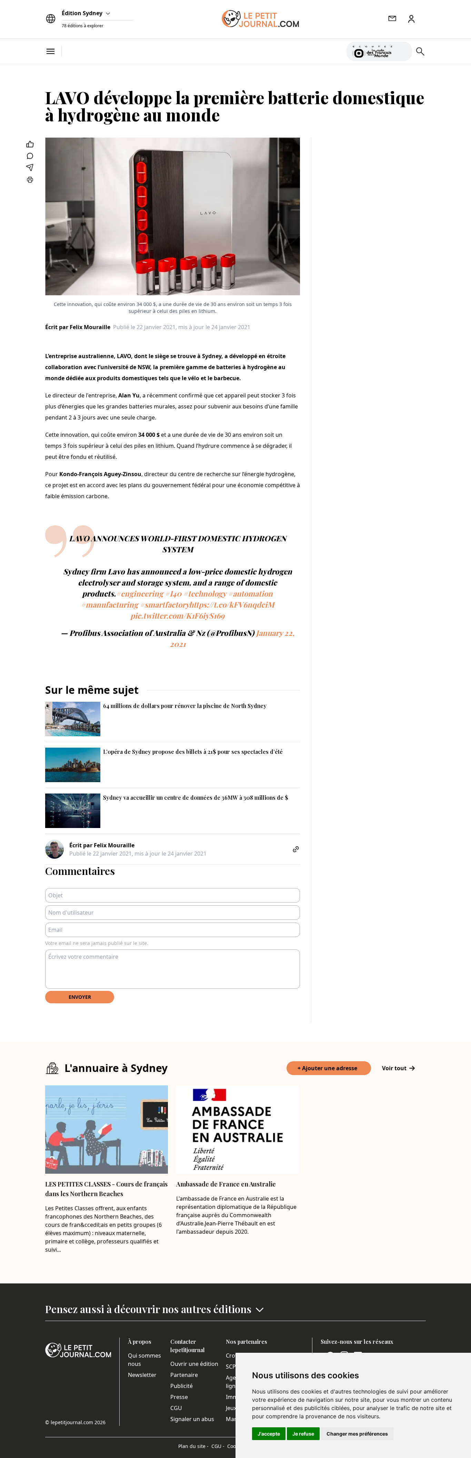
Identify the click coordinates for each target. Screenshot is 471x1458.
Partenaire (184, 1375)
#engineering (139, 593)
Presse (179, 1397)
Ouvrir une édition (194, 1364)
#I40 (173, 593)
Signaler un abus (192, 1419)
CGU (176, 1408)
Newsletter (142, 1375)
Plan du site (193, 1446)
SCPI (232, 1366)
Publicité (181, 1386)
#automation (250, 593)
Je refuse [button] (303, 1434)
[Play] (403, 51)
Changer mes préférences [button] (357, 1434)
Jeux (231, 1408)
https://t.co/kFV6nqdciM (231, 604)
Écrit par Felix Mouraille (77, 327)
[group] (403, 50)
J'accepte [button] (269, 1434)
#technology (204, 593)
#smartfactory (164, 604)
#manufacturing (109, 604)
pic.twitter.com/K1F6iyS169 (177, 615)
